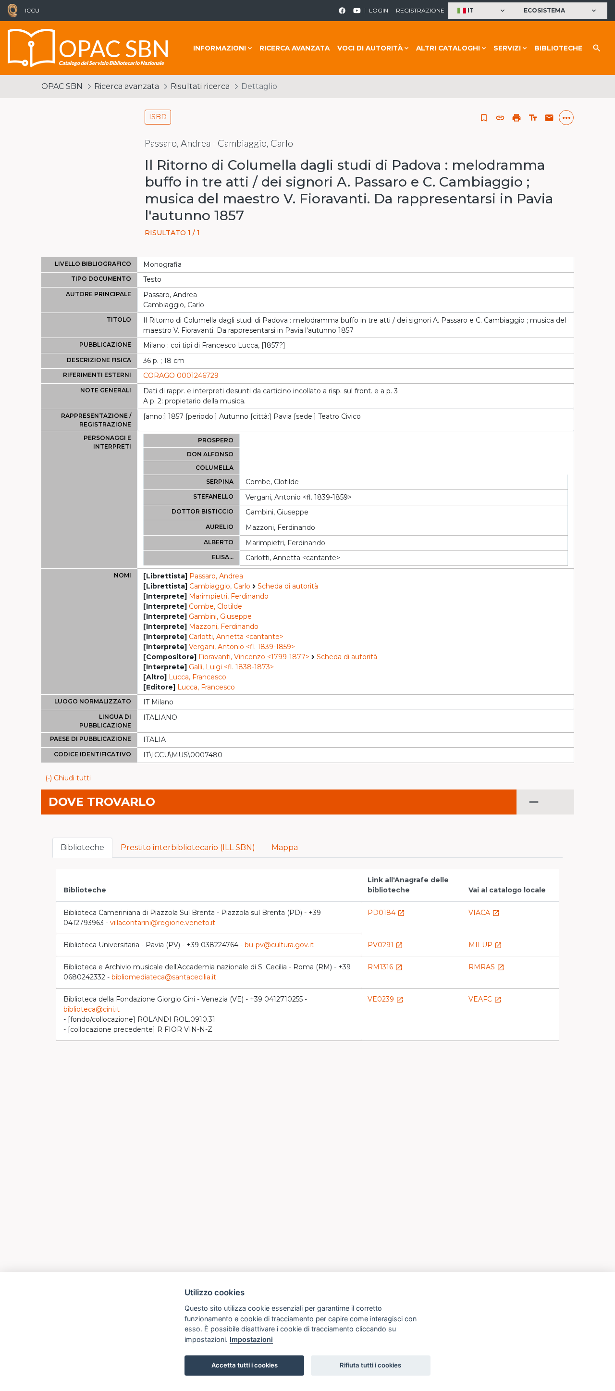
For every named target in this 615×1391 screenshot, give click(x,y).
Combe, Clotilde (215, 606)
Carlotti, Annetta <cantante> (236, 636)
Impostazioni (251, 1339)
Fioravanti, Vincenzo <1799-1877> (253, 656)
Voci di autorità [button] (370, 48)
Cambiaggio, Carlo (219, 586)
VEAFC (485, 999)
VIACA (484, 912)
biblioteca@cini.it (91, 1009)
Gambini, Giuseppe (220, 616)
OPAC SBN (62, 86)
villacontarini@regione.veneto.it (162, 922)
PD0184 (386, 912)
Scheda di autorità (288, 586)
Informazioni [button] (219, 48)
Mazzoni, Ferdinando (223, 626)
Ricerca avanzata (294, 48)
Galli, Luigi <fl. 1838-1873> (231, 667)
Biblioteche (558, 48)
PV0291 (385, 944)
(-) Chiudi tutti (68, 778)
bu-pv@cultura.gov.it (279, 944)
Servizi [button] (507, 48)
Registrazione (420, 10)
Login (378, 10)
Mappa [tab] (284, 847)
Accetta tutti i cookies (244, 1365)
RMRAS (486, 967)
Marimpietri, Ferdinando (229, 596)
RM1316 (385, 967)
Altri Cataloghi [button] (448, 48)
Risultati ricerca (200, 86)
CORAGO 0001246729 (181, 375)
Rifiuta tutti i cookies (370, 1365)
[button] (482, 10)
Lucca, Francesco (197, 677)
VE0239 (386, 999)
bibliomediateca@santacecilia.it (163, 977)
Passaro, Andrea (216, 576)
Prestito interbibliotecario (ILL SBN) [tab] (188, 847)
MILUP (485, 944)
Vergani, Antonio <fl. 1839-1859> (242, 646)
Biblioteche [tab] (82, 847)
